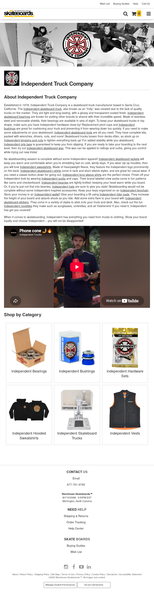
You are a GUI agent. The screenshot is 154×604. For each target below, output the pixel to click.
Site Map (55, 574)
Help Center (76, 528)
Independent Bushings (77, 370)
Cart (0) (146, 3)
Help (135, 3)
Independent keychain (134, 190)
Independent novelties (18, 206)
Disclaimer (112, 574)
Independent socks (54, 178)
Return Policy (26, 574)
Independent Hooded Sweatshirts (29, 435)
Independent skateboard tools (73, 132)
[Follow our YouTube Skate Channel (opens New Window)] (81, 567)
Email (76, 478)
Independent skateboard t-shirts (40, 171)
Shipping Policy (42, 574)
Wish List (105, 3)
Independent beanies (55, 182)
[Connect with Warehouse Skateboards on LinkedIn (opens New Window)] (89, 567)
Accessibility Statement (130, 574)
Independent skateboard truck (42, 109)
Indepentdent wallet (46, 194)
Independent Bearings (29, 370)
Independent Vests (125, 433)
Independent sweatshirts (35, 167)
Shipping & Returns (76, 516)
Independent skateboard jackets (119, 159)
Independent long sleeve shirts (82, 175)
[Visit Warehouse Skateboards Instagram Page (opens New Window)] (66, 567)
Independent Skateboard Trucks (77, 435)
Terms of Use (68, 574)
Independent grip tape (18, 144)
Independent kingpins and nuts (23, 140)
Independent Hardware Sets (125, 373)
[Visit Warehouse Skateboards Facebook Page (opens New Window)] (74, 567)
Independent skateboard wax (45, 148)
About (15, 574)
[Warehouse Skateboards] (21, 14)
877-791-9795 (76, 484)
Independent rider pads (114, 194)
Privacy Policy (83, 574)
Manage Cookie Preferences (60, 585)
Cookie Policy (98, 574)
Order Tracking (76, 522)
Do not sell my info (93, 585)
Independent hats (63, 186)
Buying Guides (121, 3)
